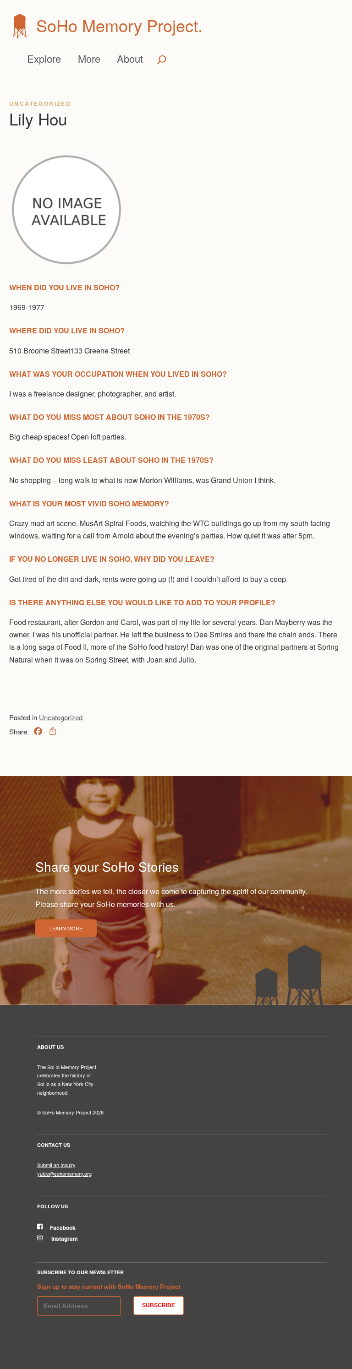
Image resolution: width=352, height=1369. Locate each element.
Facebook (63, 1227)
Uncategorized (40, 103)
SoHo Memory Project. (119, 25)
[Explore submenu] (65, 58)
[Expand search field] (161, 59)
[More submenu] (104, 58)
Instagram (64, 1238)
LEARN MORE (66, 928)
